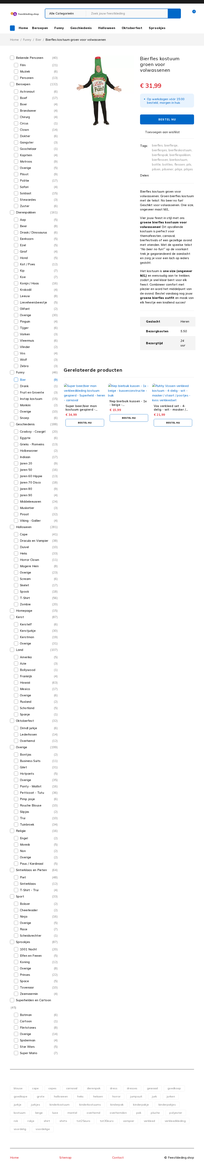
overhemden (118, 1113)
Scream (25, 579)
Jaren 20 (26, 463)
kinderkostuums (90, 1104)
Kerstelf (26, 624)
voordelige (43, 1129)
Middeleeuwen (30, 501)
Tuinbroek (27, 824)
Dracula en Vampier (34, 541)
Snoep (24, 418)
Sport (20, 896)
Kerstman (27, 637)
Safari (24, 187)
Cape (24, 534)
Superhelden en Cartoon (33, 1000)
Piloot (24, 174)
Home (14, 40)
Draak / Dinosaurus (33, 232)
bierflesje (171, 145)
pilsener (167, 169)
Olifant (25, 309)
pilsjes (188, 169)
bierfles (157, 145)
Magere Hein (29, 566)
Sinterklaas (28, 884)
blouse (18, 1088)
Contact (118, 1157)
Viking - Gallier (30, 520)
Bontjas (25, 754)
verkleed (149, 1121)
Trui (23, 818)
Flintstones (28, 1027)
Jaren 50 (26, 470)
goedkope (20, 1096)
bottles (167, 164)
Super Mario (28, 1053)
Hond (24, 258)
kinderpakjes (167, 1104)
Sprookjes (23, 942)
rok (16, 1121)
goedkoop (174, 1088)
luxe (55, 1113)
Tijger (24, 328)
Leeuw (25, 296)
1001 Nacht (28, 949)
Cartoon (26, 1021)
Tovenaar (27, 987)
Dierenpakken (26, 212)
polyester (175, 1113)
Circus (24, 123)
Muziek (25, 71)
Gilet (23, 767)
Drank (24, 386)
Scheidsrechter (30, 935)
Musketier (27, 508)
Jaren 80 (26, 489)
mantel (72, 1113)
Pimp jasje (27, 799)
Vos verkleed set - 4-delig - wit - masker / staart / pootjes (170, 409)
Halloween (23, 527)
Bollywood (27, 670)
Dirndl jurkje (28, 728)
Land (19, 650)
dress (113, 1088)
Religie (21, 831)
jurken (171, 1096)
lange (39, 1113)
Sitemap (65, 1157)
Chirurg (25, 117)
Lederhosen (28, 734)
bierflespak (160, 155)
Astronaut (27, 91)
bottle (156, 164)
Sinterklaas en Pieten (31, 870)
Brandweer (28, 110)
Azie (23, 663)
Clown (24, 130)
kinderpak (117, 1104)
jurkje (17, 1104)
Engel (24, 838)
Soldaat (25, 193)
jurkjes (35, 1104)
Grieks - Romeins (32, 444)
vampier (128, 1121)
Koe (23, 277)
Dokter (25, 136)
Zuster (24, 206)
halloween (61, 1096)
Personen (26, 78)
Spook (24, 591)
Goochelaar (28, 149)
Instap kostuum (31, 399)
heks (80, 1096)
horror (116, 1096)
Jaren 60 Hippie (31, 476)
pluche (155, 1113)
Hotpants (27, 773)
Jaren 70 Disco (30, 482)
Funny (27, 40)
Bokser (25, 904)
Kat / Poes (27, 264)
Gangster (26, 142)
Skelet (24, 585)
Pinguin (25, 321)
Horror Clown (29, 560)
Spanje (25, 714)
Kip (22, 270)
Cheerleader (29, 910)
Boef (23, 98)
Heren (184, 321)
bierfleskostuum (180, 150)
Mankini (25, 405)
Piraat (24, 514)
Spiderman (27, 1040)
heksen (98, 1096)
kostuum (20, 1113)
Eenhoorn (26, 239)
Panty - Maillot (31, 786)
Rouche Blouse (30, 805)
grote (40, 1096)
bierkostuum (178, 160)
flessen (180, 164)
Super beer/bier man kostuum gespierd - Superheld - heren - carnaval (81, 411)
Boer (23, 104)
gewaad (152, 1088)
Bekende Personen (29, 58)
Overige (25, 168)
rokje (30, 1121)
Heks (23, 553)
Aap (23, 220)
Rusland (25, 702)
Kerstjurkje (28, 631)
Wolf (23, 360)
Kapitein (26, 155)
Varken (25, 334)
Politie (24, 180)
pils (188, 164)
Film (23, 65)
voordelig (20, 1129)
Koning (25, 962)
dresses (132, 1088)
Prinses (25, 975)
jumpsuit (136, 1096)
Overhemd (27, 741)
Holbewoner (29, 451)
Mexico (25, 689)
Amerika (26, 657)
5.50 (183, 331)
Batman (26, 1015)
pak (138, 1113)
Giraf (23, 251)
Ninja (23, 916)
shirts (63, 1121)
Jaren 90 (26, 495)
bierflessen (160, 160)
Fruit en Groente (32, 392)
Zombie (25, 604)
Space (24, 981)
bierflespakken (180, 155)
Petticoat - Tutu (32, 793)
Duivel (24, 547)
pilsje (178, 169)
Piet (23, 877)
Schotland (27, 708)
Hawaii (25, 682)
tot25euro (83, 1121)
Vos (22, 353)
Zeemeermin (29, 994)
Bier (38, 40)
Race (23, 929)
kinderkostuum (60, 1104)
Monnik (25, 844)
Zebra (24, 366)
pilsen (156, 169)
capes (52, 1088)
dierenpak (93, 1088)
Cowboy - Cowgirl (32, 431)
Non (23, 851)
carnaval (71, 1088)
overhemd (93, 1113)
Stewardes (28, 200)
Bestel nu (167, 119)
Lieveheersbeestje (33, 302)
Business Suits (30, 761)
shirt (47, 1121)
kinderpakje (141, 1104)
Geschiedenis (25, 424)
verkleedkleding (175, 1121)
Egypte (25, 438)
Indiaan (25, 457)
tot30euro (107, 1121)
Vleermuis (27, 340)
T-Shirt (25, 598)
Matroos (26, 161)
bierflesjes (159, 150)
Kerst (20, 617)
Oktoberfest (25, 721)
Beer (23, 226)
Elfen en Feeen (31, 956)
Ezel (23, 245)
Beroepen (23, 84)
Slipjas (24, 812)
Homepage (24, 611)
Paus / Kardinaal (31, 864)
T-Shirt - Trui (29, 890)
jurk (154, 1096)
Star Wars (27, 1047)
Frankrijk (26, 676)
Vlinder (25, 347)
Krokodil (25, 290)
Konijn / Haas (29, 283)
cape (35, 1088)
